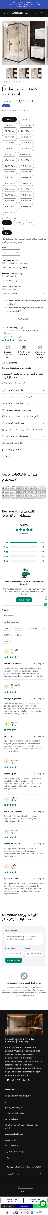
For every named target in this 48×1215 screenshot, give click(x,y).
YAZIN (41, 1206)
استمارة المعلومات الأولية (14, 1134)
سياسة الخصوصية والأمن (14, 1113)
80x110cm (9, 160)
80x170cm (10, 177)
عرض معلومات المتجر (12, 336)
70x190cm (26, 148)
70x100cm (10, 125)
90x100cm (26, 183)
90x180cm (26, 206)
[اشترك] (40, 1174)
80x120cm (26, 160)
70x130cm (26, 131)
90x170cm (10, 206)
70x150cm (26, 137)
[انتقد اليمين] (45, 74)
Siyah (18, 222)
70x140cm (10, 137)
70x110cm (26, 125)
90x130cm (10, 195)
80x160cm (26, 172)
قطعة (4, 247)
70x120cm (9, 131)
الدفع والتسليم (10, 1140)
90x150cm (10, 201)
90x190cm (10, 212)
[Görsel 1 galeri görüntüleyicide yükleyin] (11, 73)
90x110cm (9, 189)
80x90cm (9, 154)
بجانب (7, 222)
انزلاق (7, 233)
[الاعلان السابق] (5, 4)
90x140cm (26, 195)
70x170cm (26, 143)
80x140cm (26, 166)
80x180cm (26, 177)
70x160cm (10, 143)
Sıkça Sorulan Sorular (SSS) (18, 1096)
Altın (30, 222)
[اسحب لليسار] (3, 74)
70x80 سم (9, 119)
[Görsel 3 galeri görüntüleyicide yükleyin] (36, 73)
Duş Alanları (6, 82)
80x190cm (10, 183)
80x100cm (25, 154)
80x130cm (10, 166)
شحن (27, 110)
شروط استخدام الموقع (13, 1107)
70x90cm (25, 119)
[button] (5, 13)
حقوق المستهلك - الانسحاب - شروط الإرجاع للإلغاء (21, 1126)
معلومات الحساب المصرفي (15, 1151)
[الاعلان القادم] (43, 4)
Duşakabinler (18, 82)
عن (6, 1101)
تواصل (7, 1157)
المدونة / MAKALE (12, 1146)
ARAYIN (9, 1206)
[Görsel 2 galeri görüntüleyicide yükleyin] (23, 73)
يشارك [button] (6, 455)
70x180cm (10, 148)
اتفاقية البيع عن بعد (12, 1119)
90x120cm (26, 189)
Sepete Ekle (24, 1206)
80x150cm (10, 172)
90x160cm (26, 201)
